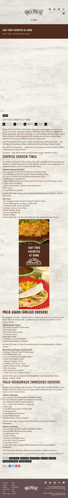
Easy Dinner (24, 458)
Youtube (64, 14)
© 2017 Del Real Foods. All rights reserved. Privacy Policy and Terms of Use (55, 488)
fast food (44, 458)
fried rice (52, 458)
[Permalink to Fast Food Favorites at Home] (34, 79)
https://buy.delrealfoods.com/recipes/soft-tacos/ (38, 217)
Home (4, 34)
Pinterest (59, 9)
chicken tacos (14, 458)
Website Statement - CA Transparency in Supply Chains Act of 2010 (54, 494)
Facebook (50, 9)
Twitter (54, 9)
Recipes (9, 34)
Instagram (63, 9)
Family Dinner (34, 458)
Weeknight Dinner (25, 461)
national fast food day (10, 461)
